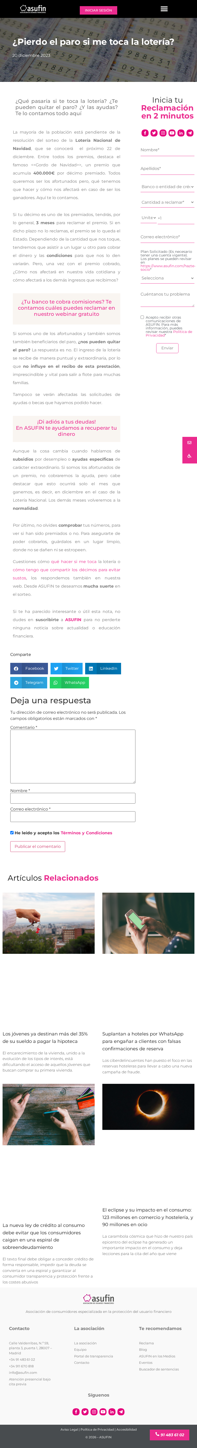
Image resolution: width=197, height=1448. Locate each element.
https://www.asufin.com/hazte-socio (168, 268)
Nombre (20, 791)
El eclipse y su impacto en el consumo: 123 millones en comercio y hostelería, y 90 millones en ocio (147, 1217)
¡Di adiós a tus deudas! (66, 422)
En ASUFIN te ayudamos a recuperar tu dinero (66, 431)
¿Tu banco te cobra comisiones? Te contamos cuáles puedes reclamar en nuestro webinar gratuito (66, 308)
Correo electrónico (30, 809)
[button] (164, 9)
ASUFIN (73, 619)
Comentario (23, 728)
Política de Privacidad (97, 1429)
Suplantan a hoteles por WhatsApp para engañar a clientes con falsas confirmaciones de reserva (142, 1041)
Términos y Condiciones (86, 832)
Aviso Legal (69, 1429)
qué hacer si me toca (73, 561)
